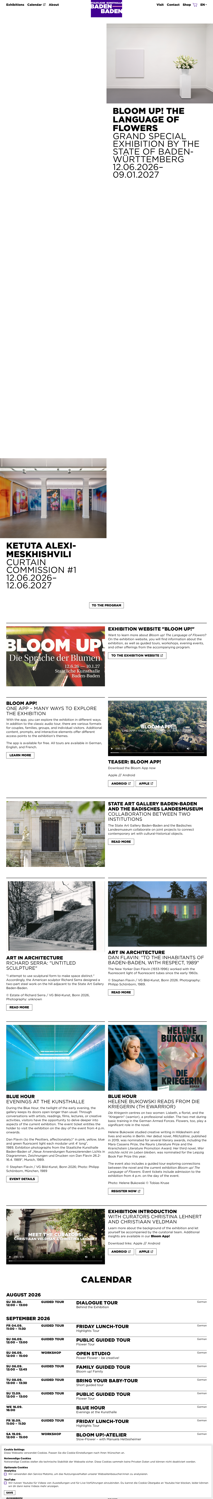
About (54, 4)
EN (202, 4)
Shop (187, 4)
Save (9, 1492)
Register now (124, 1191)
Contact (173, 4)
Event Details (22, 1179)
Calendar (34, 4)
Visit (160, 4)
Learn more (20, 755)
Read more (121, 842)
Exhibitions (15, 4)
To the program (106, 605)
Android (129, 775)
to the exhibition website (135, 655)
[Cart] (195, 4)
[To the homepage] (106, 8)
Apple (112, 775)
